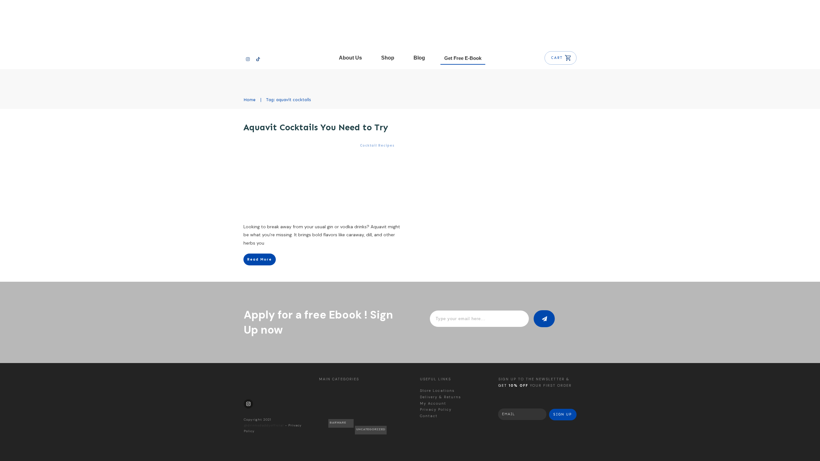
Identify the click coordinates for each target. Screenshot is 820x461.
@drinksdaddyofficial (264, 425)
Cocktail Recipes (377, 145)
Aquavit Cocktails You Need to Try (315, 127)
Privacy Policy (436, 409)
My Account (433, 403)
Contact (429, 416)
